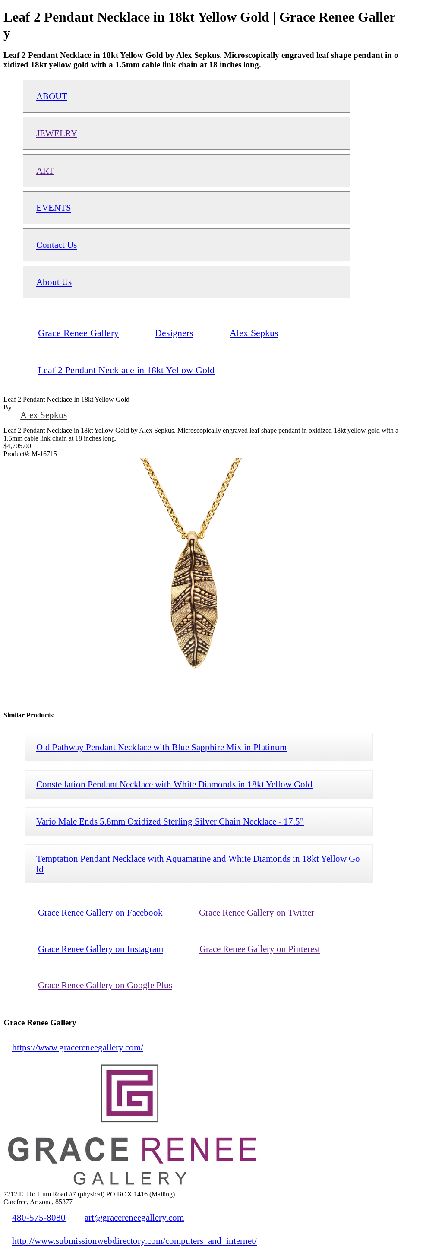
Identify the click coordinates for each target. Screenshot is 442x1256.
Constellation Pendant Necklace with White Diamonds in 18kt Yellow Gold (174, 784)
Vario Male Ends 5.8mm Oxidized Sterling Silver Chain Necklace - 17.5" (170, 821)
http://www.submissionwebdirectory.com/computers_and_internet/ (134, 1241)
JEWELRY (56, 133)
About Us (54, 282)
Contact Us (56, 245)
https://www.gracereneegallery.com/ (77, 1047)
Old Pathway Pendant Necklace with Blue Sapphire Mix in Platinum (161, 747)
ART (45, 170)
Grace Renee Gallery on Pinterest (259, 949)
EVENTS (53, 208)
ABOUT (51, 96)
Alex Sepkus (43, 415)
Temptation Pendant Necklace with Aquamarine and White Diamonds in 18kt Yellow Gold (198, 863)
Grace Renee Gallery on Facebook (100, 912)
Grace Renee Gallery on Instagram (100, 949)
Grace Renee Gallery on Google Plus (105, 985)
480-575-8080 (39, 1217)
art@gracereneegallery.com (134, 1217)
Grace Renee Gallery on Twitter (256, 912)
